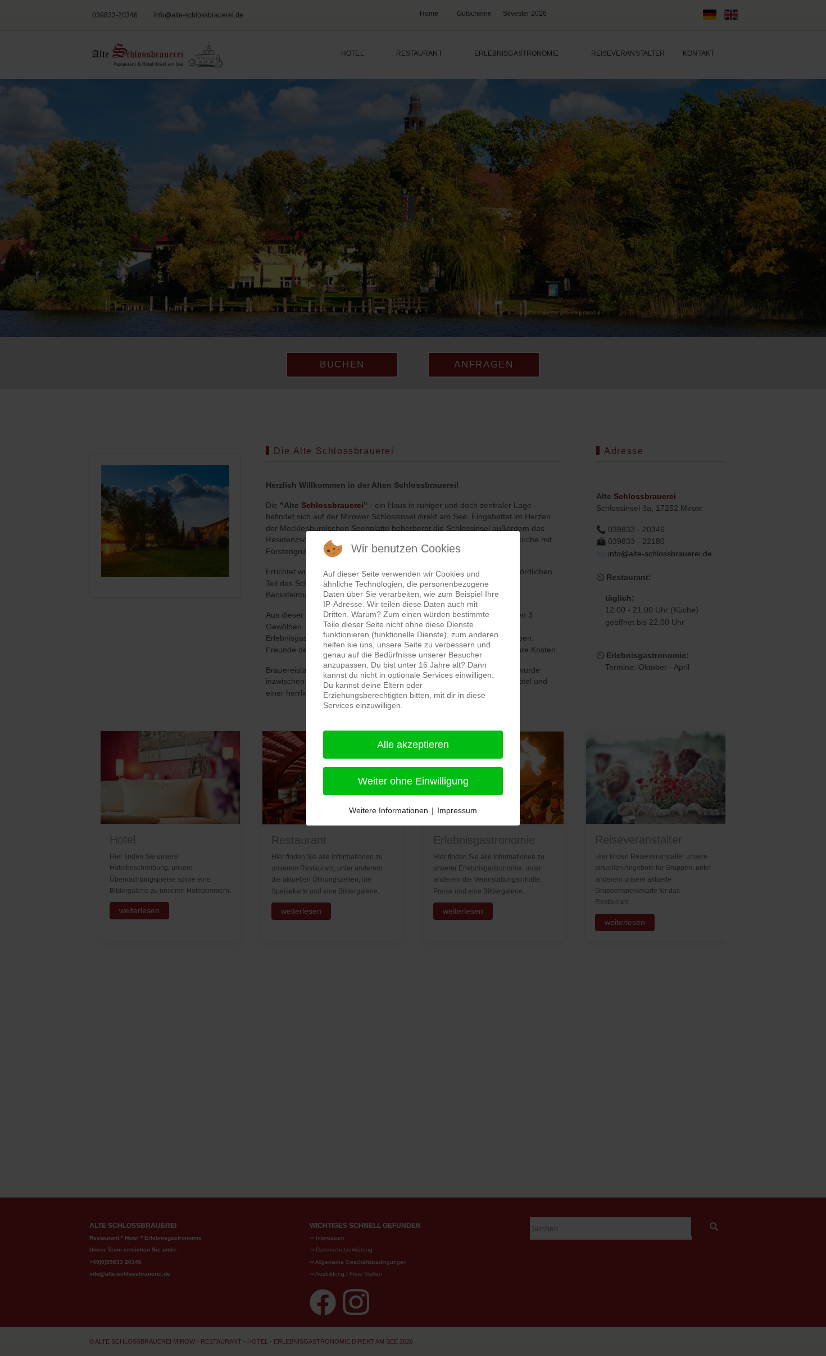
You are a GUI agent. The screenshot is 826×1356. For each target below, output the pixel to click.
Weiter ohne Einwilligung (413, 781)
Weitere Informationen (388, 810)
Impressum (457, 810)
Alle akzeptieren (413, 744)
